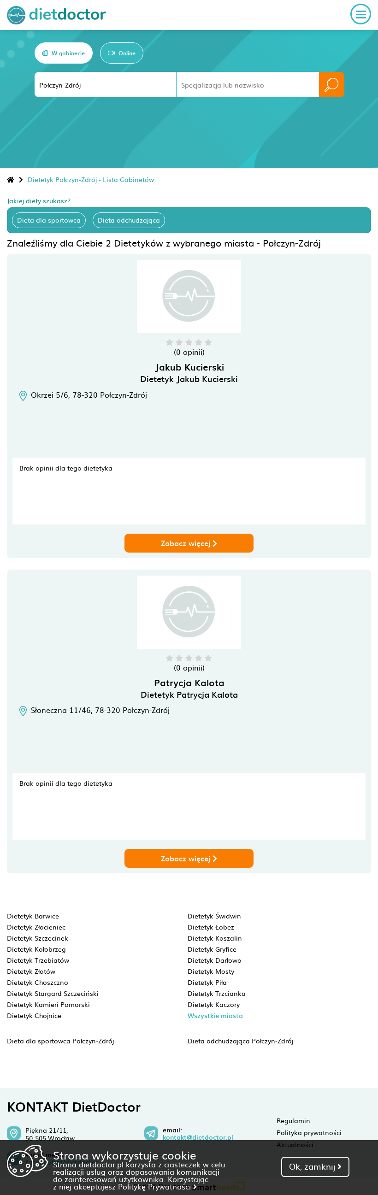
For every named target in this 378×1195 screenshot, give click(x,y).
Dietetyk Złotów (31, 971)
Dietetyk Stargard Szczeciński (53, 993)
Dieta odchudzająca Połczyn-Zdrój (240, 1040)
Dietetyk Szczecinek (37, 937)
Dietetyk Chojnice (34, 1015)
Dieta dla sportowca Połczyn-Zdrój (60, 1040)
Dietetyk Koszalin (215, 937)
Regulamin (293, 1120)
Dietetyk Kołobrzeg (36, 949)
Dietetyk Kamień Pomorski (48, 1004)
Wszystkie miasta (215, 1015)
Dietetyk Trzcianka (217, 993)
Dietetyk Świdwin (214, 915)
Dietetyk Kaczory (214, 1004)
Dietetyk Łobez (211, 926)
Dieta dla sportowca (49, 219)
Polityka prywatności (309, 1132)
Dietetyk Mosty (211, 971)
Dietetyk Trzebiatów (38, 960)
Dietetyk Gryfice (212, 949)
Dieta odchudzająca (129, 219)
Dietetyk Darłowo (215, 960)
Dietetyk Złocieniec (36, 926)
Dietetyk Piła (207, 982)
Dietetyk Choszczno (37, 982)
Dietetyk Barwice (33, 915)
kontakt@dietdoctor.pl (198, 1137)
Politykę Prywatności (155, 1186)
